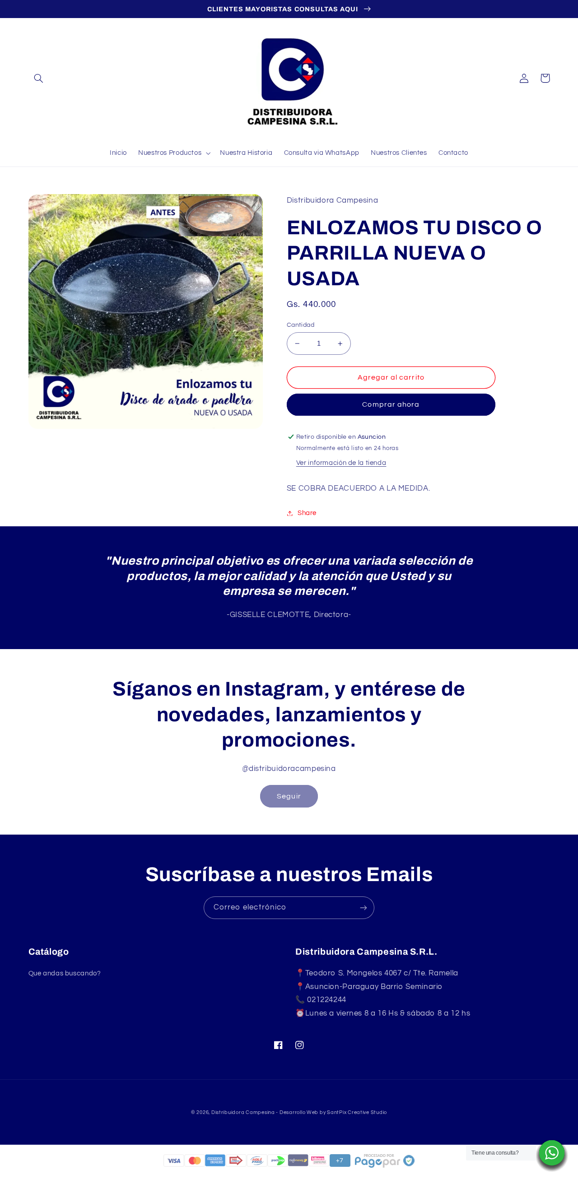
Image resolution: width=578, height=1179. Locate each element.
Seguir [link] (289, 796)
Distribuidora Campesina (243, 1112)
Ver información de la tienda (341, 463)
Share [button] (307, 513)
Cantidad (300, 325)
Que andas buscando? (64, 973)
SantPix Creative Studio (357, 1112)
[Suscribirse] (363, 907)
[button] (38, 78)
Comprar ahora (391, 404)
